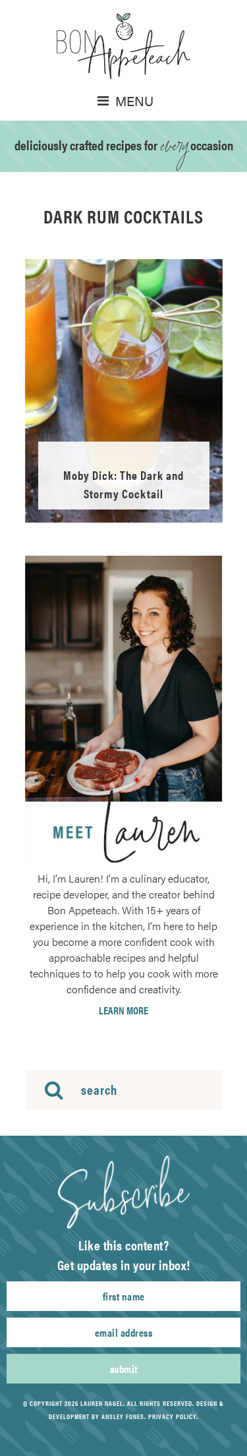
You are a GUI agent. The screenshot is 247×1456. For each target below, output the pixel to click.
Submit (124, 1368)
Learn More (123, 1010)
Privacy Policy (172, 1416)
